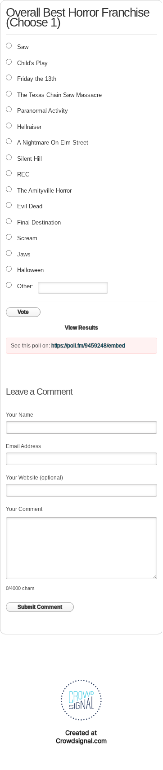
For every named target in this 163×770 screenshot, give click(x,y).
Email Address (23, 446)
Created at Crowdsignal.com (81, 736)
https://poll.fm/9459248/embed (88, 346)
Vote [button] (23, 312)
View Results (81, 328)
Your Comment (24, 509)
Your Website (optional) (34, 478)
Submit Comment (40, 607)
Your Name (19, 415)
